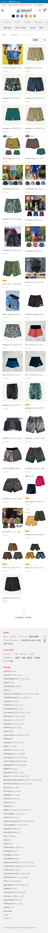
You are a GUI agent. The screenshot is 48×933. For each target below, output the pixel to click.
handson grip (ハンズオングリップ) (16, 735)
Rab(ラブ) (7, 840)
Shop (41, 28)
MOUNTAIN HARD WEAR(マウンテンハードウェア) (22, 780)
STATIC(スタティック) (11, 870)
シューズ (6, 654)
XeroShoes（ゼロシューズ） (14, 896)
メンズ (5, 915)
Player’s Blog (20, 28)
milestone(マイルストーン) (13, 772)
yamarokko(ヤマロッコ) (12, 900)
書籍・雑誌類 (27, 658)
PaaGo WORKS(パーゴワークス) (15, 825)
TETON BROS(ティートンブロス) (15, 877)
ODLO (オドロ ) (9, 802)
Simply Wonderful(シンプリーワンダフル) (18, 862)
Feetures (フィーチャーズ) (13, 720)
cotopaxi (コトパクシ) (11, 701)
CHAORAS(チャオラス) (12, 686)
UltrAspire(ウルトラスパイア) (14, 892)
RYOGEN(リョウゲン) (11, 855)
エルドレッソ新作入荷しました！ (11, 2)
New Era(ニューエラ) (11, 787)
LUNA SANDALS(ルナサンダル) (15, 761)
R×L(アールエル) (9, 836)
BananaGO (7, 911)
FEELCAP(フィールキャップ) (14, 716)
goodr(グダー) (8, 731)
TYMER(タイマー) (10, 889)
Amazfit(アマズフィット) (12, 675)
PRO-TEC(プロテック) (11, 832)
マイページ (23, 637)
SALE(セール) (8, 907)
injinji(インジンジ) (9, 746)
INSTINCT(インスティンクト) (14, 750)
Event (32, 28)
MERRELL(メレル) (10, 769)
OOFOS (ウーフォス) (11, 817)
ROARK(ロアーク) (10, 851)
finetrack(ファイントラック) (13, 724)
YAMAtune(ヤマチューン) (12, 904)
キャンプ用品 (8, 661)
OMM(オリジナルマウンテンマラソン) (17, 810)
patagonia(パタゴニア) (11, 829)
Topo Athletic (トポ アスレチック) (15, 885)
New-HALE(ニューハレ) (12, 791)
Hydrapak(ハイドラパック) (13, 743)
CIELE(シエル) (8, 683)
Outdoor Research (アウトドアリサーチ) (18, 821)
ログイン (13, 637)
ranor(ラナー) (8, 844)
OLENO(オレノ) (9, 806)
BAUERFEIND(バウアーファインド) (16, 679)
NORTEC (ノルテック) (11, 799)
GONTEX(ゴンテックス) (12, 728)
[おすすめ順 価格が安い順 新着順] (24, 40)
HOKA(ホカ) (8, 739)
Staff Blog (7, 28)
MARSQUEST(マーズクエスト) (14, 765)
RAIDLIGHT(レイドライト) (13, 847)
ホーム (4, 35)
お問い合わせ (8, 644)
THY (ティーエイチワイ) (12, 881)
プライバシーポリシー (11, 640)
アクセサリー (8, 658)
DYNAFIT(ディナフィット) (13, 705)
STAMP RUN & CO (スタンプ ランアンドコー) (20, 866)
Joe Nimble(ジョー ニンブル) (14, 754)
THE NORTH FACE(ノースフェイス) (16, 874)
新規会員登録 (34, 637)
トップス (15, 654)
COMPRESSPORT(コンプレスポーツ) (17, 698)
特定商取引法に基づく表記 (31, 640)
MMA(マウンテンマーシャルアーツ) (16, 776)
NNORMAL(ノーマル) (11, 795)
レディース (7, 918)
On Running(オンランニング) (14, 814)
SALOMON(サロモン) (11, 859)
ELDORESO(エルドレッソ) (13, 709)
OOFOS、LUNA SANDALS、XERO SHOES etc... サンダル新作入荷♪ (23, 5)
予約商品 (37, 658)
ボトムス (14, 35)
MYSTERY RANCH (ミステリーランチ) (17, 784)
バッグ (31, 654)
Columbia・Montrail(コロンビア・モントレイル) (21, 694)
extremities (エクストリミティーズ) (16, 713)
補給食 (17, 658)
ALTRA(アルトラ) (9, 671)
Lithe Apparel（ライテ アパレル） (15, 757)
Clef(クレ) (7, 690)
